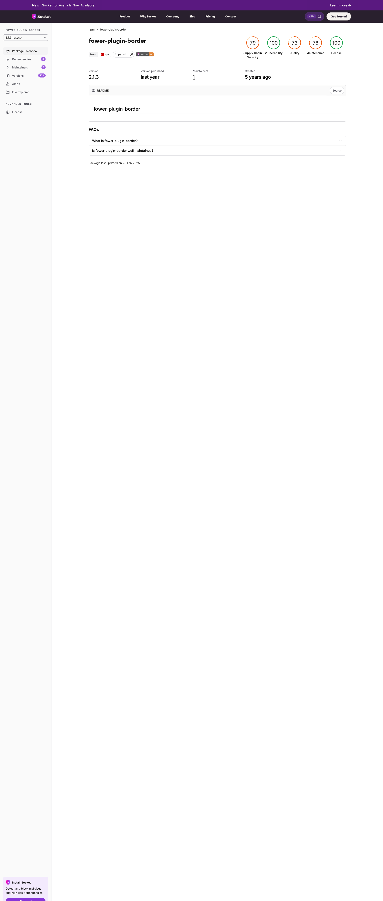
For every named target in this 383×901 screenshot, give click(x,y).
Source (337, 90)
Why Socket (148, 16)
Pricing (210, 16)
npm (91, 29)
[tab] (100, 90)
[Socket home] (41, 16)
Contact (230, 16)
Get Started (339, 16)
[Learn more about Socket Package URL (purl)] (131, 54)
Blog (192, 16)
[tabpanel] (217, 109)
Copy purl (120, 54)
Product (124, 16)
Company (172, 16)
